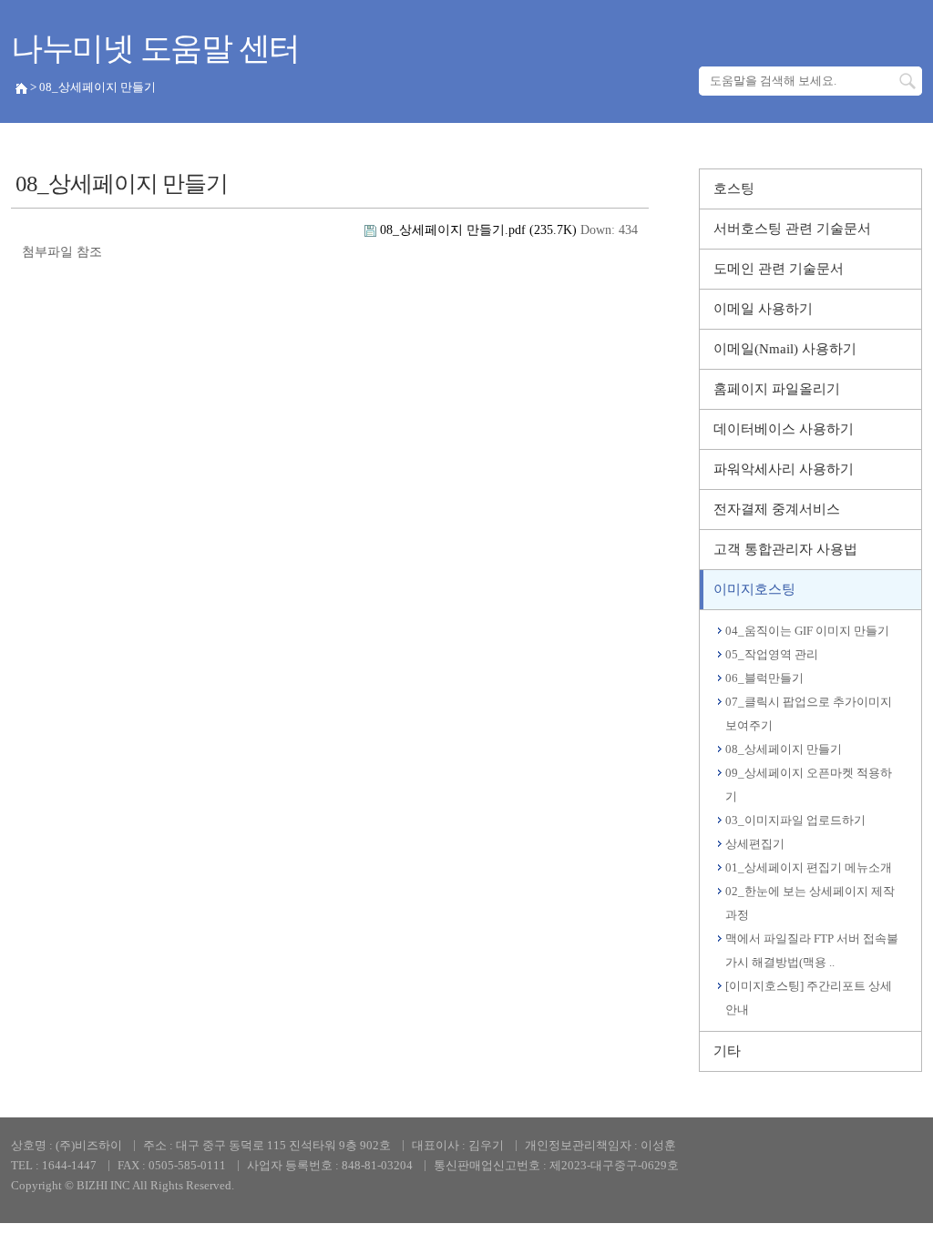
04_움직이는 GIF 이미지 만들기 (807, 630)
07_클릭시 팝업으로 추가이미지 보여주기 (808, 713)
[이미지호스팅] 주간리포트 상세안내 (808, 997)
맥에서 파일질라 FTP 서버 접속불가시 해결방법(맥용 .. (811, 950)
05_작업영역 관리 (771, 654)
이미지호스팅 (754, 589)
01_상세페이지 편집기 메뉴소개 (808, 867)
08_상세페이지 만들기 (783, 749)
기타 (727, 1051)
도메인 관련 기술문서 (778, 268)
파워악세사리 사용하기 (783, 469)
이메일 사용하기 (763, 308)
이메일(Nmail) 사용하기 (784, 349)
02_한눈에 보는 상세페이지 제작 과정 (810, 903)
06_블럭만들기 (764, 678)
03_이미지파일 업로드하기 (795, 820)
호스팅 (733, 188)
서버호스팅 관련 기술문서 (792, 228)
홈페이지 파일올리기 (776, 389)
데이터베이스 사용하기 (783, 429)
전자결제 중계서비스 (776, 509)
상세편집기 (754, 844)
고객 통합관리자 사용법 (785, 549)
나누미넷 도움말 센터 (155, 48)
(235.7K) (480, 230)
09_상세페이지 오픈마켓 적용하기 (808, 784)
